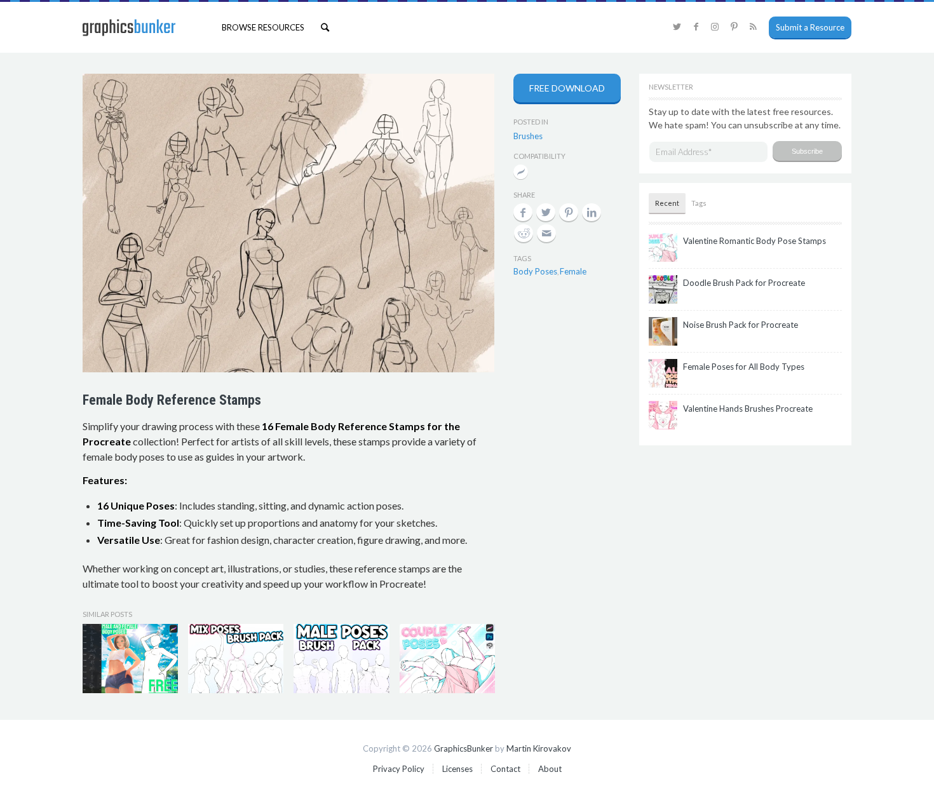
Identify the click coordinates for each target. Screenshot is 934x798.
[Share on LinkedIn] (591, 212)
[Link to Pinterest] (733, 26)
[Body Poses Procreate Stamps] (130, 658)
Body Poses (535, 271)
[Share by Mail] (546, 233)
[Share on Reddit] (523, 233)
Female (573, 271)
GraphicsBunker (463, 748)
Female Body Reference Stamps (172, 400)
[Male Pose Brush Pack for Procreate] (341, 658)
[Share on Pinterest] (568, 212)
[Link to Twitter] (676, 26)
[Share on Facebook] (522, 212)
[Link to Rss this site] (752, 26)
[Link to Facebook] (695, 26)
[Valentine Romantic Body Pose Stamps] (447, 658)
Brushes (528, 136)
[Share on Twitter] (545, 212)
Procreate (520, 173)
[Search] (325, 27)
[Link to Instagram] (714, 26)
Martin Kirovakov (538, 748)
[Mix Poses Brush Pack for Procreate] (235, 658)
